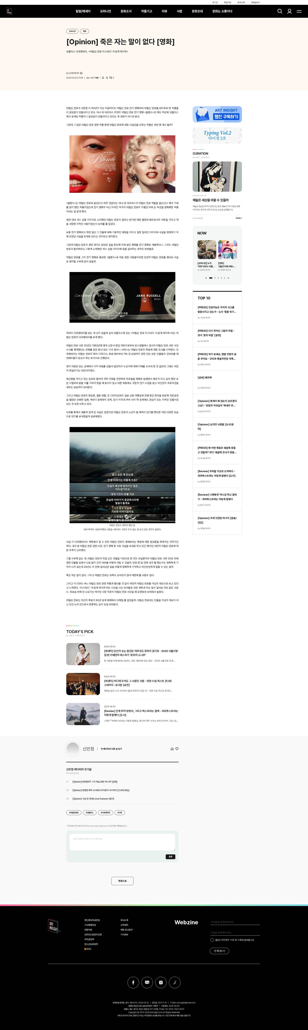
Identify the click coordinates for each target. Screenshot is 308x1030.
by (72, 73)
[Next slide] (228, 278)
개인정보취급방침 (92, 920)
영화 (84, 31)
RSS (89, 949)
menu (299, 11)
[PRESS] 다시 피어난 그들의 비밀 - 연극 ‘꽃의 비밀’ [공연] (216, 333)
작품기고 (146, 11)
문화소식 (126, 11)
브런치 (174, 982)
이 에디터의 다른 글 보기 (111, 749)
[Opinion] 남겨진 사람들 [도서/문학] (216, 426)
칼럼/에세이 (83, 11)
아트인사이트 (9, 11)
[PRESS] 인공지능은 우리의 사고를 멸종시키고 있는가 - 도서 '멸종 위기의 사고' (217, 310)
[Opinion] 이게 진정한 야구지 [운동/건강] (217, 520)
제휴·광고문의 (126, 929)
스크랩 (103, 78)
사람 (179, 11)
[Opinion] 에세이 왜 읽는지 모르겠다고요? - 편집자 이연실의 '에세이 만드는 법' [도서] (217, 404)
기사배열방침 (90, 925)
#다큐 (120, 813)
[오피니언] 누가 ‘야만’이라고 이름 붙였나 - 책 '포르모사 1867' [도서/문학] (206, 265)
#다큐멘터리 (105, 813)
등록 (170, 856)
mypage (289, 11)
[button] (210, 278)
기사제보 (124, 934)
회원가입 (227, 2)
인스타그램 (161, 982)
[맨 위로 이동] (297, 1019)
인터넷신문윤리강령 (93, 934)
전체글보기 (255, 2)
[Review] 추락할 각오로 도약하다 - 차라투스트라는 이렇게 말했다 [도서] (216, 473)
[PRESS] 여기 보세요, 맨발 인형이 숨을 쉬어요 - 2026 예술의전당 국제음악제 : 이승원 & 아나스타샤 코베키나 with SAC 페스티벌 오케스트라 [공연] (217, 357)
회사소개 (241, 2)
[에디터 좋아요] (177, 748)
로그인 (215, 2)
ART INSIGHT (54, 926)
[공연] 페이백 (205, 377)
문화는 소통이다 (222, 11)
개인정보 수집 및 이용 (231, 940)
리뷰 (164, 11)
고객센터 (124, 925)
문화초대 (197, 11)
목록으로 (122, 881)
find (280, 11)
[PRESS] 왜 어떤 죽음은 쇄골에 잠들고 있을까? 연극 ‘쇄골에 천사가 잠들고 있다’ (217, 450)
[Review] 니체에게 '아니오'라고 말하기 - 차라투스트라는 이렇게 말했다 (217, 497)
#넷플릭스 (90, 813)
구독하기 (219, 951)
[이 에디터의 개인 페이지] (81, 73)
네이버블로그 (147, 982)
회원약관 (88, 929)
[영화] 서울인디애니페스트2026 (227, 265)
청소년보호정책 (91, 944)
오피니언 (105, 11)
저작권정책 (89, 939)
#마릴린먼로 (73, 813)
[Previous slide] (206, 278)
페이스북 (133, 982)
